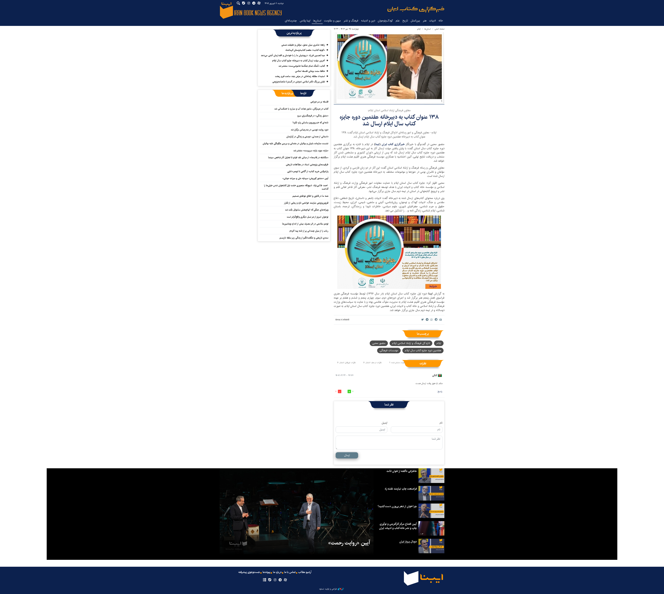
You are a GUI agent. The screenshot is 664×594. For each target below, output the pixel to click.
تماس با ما (290, 572)
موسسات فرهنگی (389, 350)
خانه (441, 20)
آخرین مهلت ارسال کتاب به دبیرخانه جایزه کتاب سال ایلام (298, 61)
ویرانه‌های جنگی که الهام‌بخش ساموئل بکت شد (306, 210)
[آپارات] (285, 580)
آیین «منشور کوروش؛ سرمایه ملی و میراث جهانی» (305, 178)
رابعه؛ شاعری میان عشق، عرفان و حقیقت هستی (303, 45)
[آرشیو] (264, 580)
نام (441, 423)
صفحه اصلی (439, 29)
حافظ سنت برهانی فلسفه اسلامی (310, 71)
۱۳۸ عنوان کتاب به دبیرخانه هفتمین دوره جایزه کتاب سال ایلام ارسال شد (389, 120)
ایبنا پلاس (305, 20)
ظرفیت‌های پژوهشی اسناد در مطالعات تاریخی (307, 164)
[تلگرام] (280, 580)
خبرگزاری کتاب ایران (393, 144)
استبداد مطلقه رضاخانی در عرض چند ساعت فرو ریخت (300, 76)
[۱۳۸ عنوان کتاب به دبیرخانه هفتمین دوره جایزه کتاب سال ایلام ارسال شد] (389, 68)
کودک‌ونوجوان (385, 20)
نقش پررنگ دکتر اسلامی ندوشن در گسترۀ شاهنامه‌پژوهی (298, 82)
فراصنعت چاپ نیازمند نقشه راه (401, 488)
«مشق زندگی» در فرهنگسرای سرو (312, 116)
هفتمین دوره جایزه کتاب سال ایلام (423, 350)
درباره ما (277, 572)
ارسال (347, 455)
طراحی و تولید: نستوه (328, 589)
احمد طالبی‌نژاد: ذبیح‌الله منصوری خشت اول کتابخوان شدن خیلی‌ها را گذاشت (296, 187)
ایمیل (384, 423)
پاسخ (440, 391)
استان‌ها (317, 20)
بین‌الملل (415, 20)
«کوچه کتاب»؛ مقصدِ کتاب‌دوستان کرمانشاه (305, 50)
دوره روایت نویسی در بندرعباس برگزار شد (309, 130)
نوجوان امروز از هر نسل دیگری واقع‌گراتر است (307, 217)
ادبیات (432, 20)
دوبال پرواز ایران (408, 541)
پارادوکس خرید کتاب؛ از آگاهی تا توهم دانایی (307, 171)
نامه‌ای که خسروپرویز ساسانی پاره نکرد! (310, 122)
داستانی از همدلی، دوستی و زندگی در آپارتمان (307, 136)
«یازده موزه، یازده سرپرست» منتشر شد (310, 150)
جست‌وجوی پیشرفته (249, 572)
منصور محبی (378, 343)
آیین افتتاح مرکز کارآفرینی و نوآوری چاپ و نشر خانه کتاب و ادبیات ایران (398, 526)
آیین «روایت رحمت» (349, 543)
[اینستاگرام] (275, 580)
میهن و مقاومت (332, 20)
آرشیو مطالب (304, 572)
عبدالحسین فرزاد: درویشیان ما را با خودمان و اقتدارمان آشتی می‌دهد (293, 55)
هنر (424, 20)
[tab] (303, 93)
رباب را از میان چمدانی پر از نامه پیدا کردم (309, 231)
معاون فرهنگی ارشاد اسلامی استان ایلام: (389, 110)
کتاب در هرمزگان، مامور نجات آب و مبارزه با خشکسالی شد (301, 109)
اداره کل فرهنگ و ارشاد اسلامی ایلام (411, 343)
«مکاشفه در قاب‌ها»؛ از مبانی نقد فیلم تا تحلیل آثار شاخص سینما (298, 157)
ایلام (419, 29)
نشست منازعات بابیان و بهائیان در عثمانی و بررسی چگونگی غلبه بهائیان (295, 143)
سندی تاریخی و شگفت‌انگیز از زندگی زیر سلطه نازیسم (304, 238)
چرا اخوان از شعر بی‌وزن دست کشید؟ (397, 506)
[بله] (270, 580)
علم (398, 20)
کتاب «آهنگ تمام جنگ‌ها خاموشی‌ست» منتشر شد (301, 66)
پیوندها (266, 572)
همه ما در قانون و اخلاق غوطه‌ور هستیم (310, 196)
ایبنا (415, 9)
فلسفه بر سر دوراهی (319, 102)
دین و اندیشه (368, 20)
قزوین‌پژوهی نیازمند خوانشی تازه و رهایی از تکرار (306, 203)
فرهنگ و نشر (351, 20)
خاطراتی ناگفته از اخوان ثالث (401, 471)
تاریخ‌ (405, 20)
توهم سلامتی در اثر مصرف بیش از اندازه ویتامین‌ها (305, 224)
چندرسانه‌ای (291, 20)
